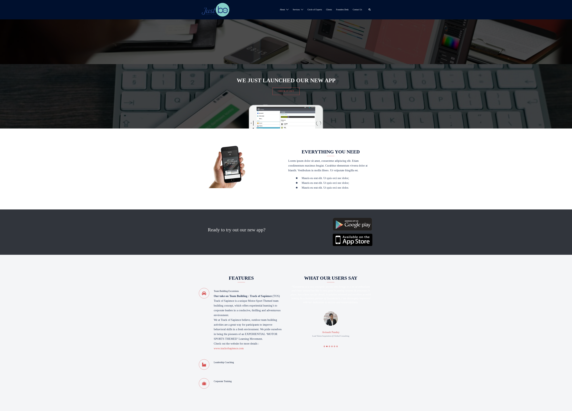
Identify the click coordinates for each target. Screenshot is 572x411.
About (282, 9)
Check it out (286, 91)
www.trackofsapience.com (229, 348)
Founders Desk (342, 9)
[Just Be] (215, 9)
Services (296, 9)
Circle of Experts (314, 9)
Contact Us (357, 9)
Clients (329, 9)
